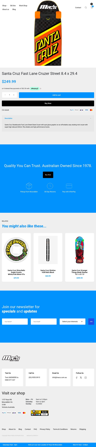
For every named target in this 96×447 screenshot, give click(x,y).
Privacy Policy (45, 429)
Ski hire (13, 6)
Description (8, 118)
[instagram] (86, 377)
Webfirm (35, 435)
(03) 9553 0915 (34, 377)
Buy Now (48, 103)
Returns (73, 429)
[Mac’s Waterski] (48, 7)
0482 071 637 (10, 380)
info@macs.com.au (59, 377)
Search (86, 7)
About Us (12, 429)
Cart (92, 6)
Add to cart (56, 95)
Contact (78, 8)
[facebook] (76, 377)
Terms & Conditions (60, 429)
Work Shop (23, 6)
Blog (14, 9)
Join (91, 321)
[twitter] (81, 377)
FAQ (35, 429)
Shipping (82, 429)
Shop (4, 6)
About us (5, 9)
